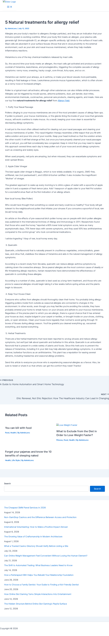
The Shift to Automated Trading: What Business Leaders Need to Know (38, 565)
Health (13, 433)
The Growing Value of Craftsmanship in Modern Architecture (33, 536)
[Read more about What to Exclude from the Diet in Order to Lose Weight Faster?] (66, 425)
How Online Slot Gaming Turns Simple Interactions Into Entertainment (37, 594)
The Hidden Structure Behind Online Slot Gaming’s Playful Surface (35, 604)
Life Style (16, 460)
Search (7, 483)
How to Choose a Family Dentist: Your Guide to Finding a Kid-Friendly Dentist (41, 584)
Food (7, 433)
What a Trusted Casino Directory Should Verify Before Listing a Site (36, 546)
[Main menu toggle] (9, 7)
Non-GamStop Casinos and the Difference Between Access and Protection (40, 517)
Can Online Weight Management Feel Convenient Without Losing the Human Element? (45, 555)
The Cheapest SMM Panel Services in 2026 (25, 507)
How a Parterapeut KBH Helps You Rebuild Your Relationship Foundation (39, 575)
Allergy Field (63, 100)
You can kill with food (18, 427)
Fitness (59, 440)
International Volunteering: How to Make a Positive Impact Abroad (36, 527)
